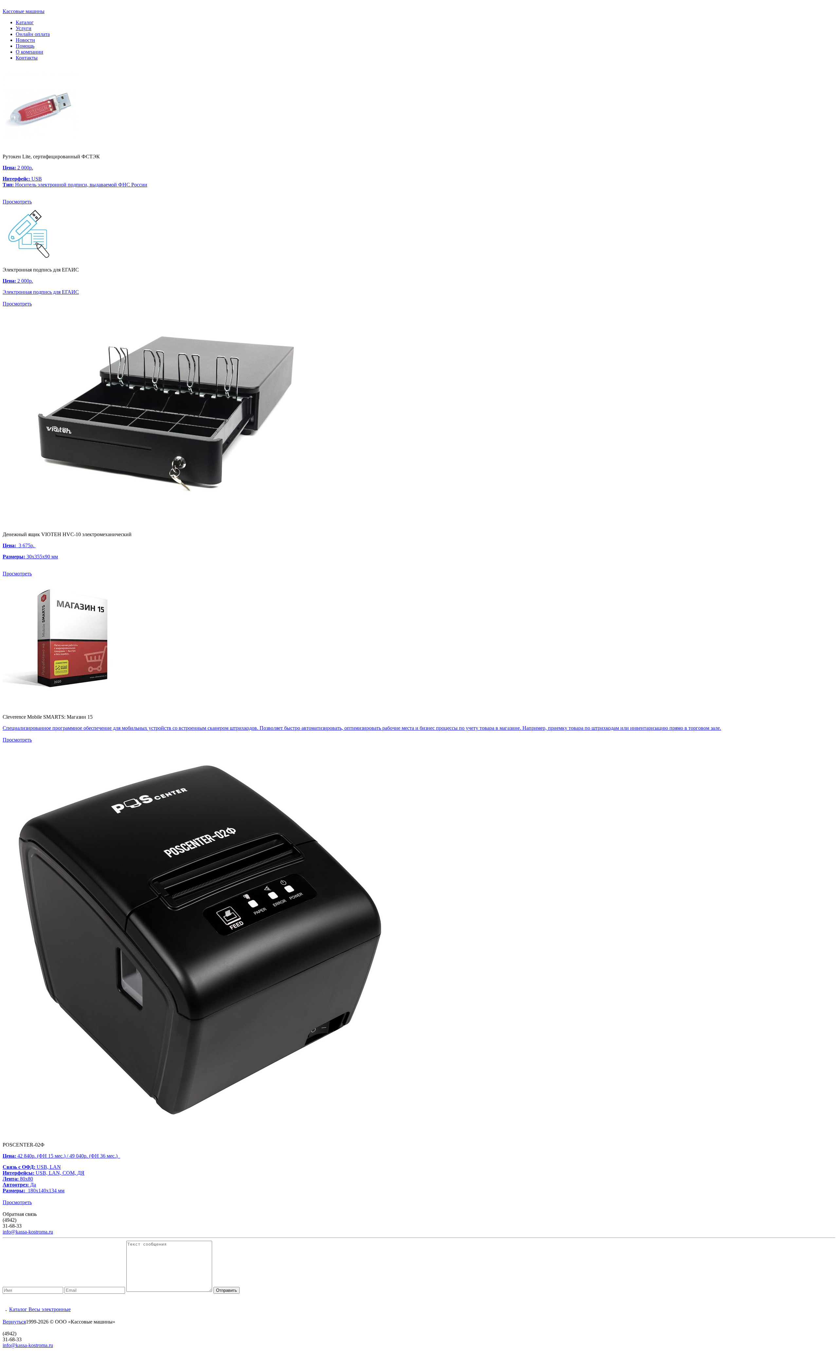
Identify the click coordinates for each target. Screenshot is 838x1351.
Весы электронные (49, 1309)
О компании (29, 52)
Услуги (23, 28)
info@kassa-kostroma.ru (28, 1232)
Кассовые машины (24, 11)
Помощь (25, 46)
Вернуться (14, 1322)
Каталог (25, 22)
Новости (25, 40)
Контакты (27, 58)
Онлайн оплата (33, 34)
